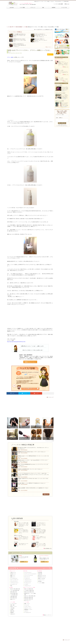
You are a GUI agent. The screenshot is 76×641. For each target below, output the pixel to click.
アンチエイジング (27, 582)
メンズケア (26, 584)
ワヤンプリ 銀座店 (59, 85)
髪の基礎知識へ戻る (48, 548)
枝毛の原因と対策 (14, 597)
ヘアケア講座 (22, 7)
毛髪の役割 (34, 521)
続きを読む (64, 98)
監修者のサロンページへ (30, 361)
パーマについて (27, 578)
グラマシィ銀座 (10, 57)
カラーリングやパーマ (14, 579)
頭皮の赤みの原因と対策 (28, 597)
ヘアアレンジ (32, 7)
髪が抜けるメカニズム (36, 528)
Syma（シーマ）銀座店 (60, 100)
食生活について (13, 573)
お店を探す (12, 7)
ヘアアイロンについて (14, 582)
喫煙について (13, 576)
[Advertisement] (38, 17)
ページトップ (50, 397)
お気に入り (51, 54)
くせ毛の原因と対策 (14, 594)
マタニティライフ (35, 535)
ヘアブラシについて (27, 581)
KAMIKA (20, 555)
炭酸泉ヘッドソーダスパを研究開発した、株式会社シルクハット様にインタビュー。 (63, 64)
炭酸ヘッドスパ (27, 603)
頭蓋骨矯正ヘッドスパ (28, 609)
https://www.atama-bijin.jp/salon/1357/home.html (16, 341)
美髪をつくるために (18, 535)
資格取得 (12, 612)
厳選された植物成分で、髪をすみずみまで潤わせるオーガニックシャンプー (44, 559)
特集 (43, 7)
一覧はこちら (47, 46)
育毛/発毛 (16, 542)
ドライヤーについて (14, 581)
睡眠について (13, 575)
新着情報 (53, 7)
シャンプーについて (27, 572)
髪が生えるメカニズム (18, 528)
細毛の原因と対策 (14, 591)
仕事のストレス (13, 572)
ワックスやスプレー (14, 578)
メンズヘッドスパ (27, 606)
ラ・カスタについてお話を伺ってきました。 (63, 80)
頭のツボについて (27, 600)
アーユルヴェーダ (27, 612)
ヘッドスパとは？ (14, 603)
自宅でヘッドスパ (14, 606)
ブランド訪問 (60, 70)
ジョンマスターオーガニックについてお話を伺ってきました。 (63, 72)
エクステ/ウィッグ (14, 584)
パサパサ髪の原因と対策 (15, 590)
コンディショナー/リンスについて (30, 573)
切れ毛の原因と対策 (14, 593)
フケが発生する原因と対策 (29, 590)
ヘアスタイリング (27, 585)
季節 (11, 585)
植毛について (13, 599)
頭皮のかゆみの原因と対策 (29, 591)
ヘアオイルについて (27, 579)
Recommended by (48, 440)
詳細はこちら (65, 74)
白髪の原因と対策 (14, 596)
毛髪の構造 (16, 521)
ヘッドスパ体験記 (35, 542)
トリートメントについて (28, 575)
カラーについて (27, 576)
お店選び (12, 609)
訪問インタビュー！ (62, 61)
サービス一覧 (64, 7)
